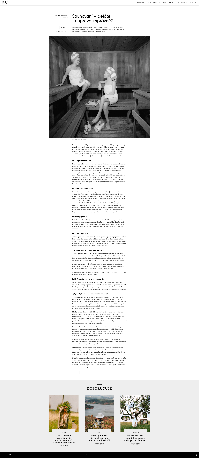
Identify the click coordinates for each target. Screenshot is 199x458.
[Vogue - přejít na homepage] (5, 2)
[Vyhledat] (195, 2)
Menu (189, 2)
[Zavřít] (197, 456)
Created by (192, 455)
